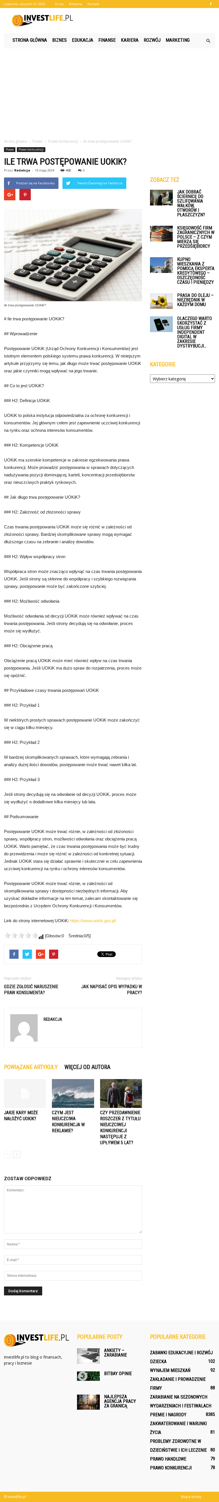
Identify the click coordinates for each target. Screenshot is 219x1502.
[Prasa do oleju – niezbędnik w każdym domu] (161, 301)
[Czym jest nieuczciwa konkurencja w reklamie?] (73, 1093)
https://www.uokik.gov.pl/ (93, 920)
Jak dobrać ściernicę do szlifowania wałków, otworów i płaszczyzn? (191, 203)
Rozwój (152, 40)
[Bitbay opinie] (88, 1376)
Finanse (107, 40)
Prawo (10, 149)
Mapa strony (191, 1496)
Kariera (130, 40)
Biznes (59, 40)
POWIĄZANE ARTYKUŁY (31, 1067)
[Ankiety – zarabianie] (88, 1355)
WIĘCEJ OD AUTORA (87, 1067)
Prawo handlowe (168, 1459)
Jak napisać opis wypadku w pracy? (111, 989)
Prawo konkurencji (31, 149)
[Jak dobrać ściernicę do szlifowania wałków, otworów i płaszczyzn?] (161, 197)
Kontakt (93, 4)
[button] (208, 41)
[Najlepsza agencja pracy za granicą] (88, 1402)
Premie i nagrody (168, 1414)
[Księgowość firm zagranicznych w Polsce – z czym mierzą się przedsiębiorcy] (161, 233)
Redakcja (22, 170)
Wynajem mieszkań (170, 1370)
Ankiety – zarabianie (115, 1353)
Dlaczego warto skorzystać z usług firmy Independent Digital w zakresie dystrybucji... (194, 332)
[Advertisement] (109, 91)
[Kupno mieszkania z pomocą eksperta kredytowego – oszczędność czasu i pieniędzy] (161, 265)
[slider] (21, 935)
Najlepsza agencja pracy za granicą (120, 1401)
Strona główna (30, 40)
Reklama (75, 4)
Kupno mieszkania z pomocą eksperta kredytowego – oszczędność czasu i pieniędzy (195, 271)
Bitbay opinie (118, 1373)
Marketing (178, 40)
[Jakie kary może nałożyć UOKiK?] (25, 1093)
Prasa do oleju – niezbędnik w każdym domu (195, 300)
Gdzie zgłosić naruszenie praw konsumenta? (31, 989)
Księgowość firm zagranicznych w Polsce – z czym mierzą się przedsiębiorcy (195, 237)
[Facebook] (210, 4)
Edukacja (82, 40)
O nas (59, 4)
